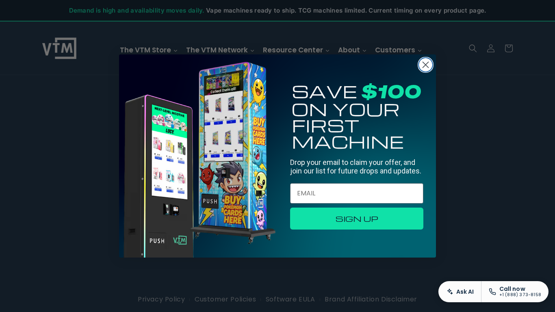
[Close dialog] (425, 65)
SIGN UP (357, 218)
